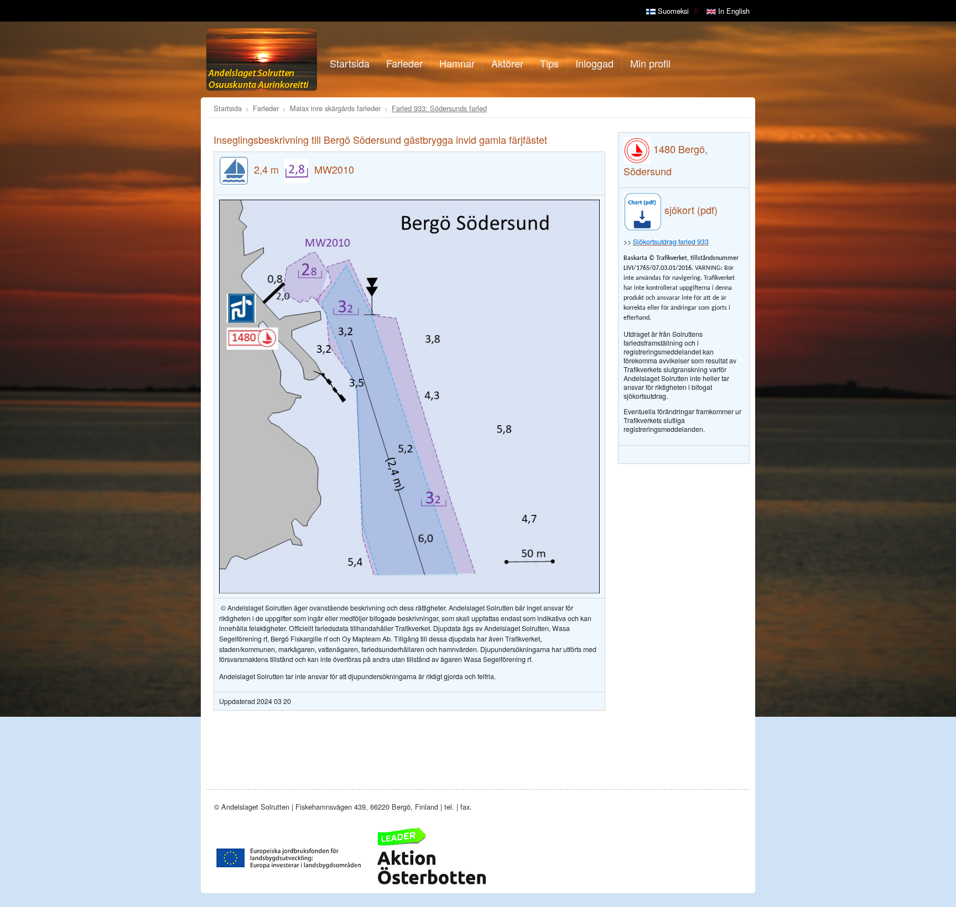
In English (733, 11)
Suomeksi (672, 11)
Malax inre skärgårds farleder (335, 108)
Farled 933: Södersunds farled (439, 108)
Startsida (228, 108)
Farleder (266, 108)
